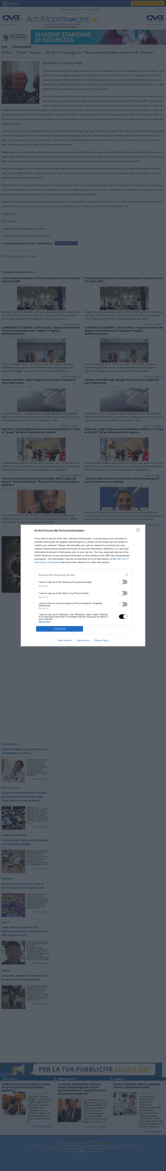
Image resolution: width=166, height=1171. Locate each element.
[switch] (123, 582)
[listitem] (83, 575)
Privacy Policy (101, 640)
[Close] (139, 531)
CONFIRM (60, 629)
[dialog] (83, 585)
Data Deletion (65, 640)
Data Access (83, 640)
